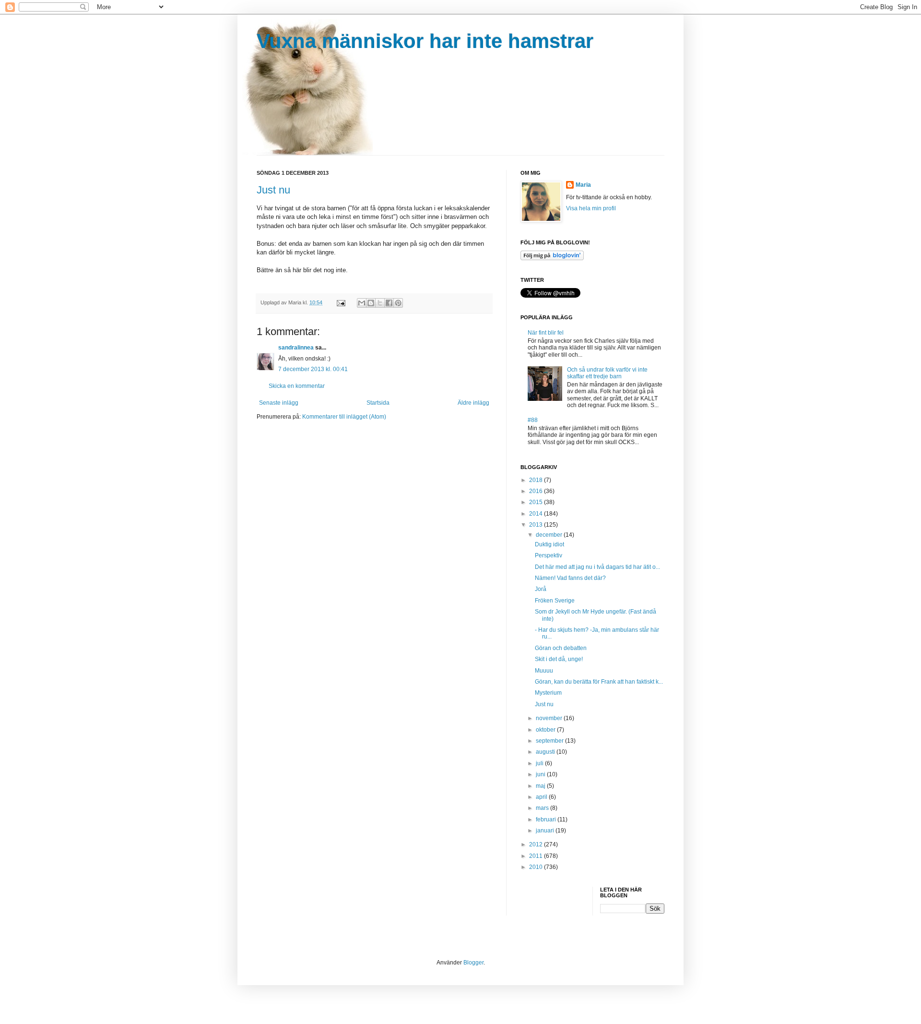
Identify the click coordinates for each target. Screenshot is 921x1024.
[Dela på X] (380, 303)
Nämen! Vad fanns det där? (570, 578)
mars (543, 808)
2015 (536, 502)
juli (540, 763)
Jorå (540, 589)
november (550, 718)
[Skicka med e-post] (361, 303)
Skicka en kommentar (297, 386)
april (542, 797)
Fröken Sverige (555, 600)
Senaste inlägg (278, 402)
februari (546, 819)
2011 (536, 856)
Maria (583, 184)
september (550, 740)
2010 (536, 867)
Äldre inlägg (473, 402)
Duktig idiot (549, 544)
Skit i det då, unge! (559, 659)
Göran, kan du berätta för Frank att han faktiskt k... (599, 681)
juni (541, 774)
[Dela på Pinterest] (398, 303)
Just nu (273, 190)
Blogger (473, 962)
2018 (536, 480)
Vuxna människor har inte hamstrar (425, 41)
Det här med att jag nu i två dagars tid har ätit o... (597, 567)
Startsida (378, 402)
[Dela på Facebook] (389, 303)
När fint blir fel (546, 332)
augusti (546, 751)
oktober (546, 729)
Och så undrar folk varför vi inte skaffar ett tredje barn (607, 373)
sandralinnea (296, 347)
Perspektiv (548, 555)
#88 (533, 420)
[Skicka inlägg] (340, 302)
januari (545, 830)
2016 (536, 491)
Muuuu (544, 670)
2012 (536, 844)
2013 (536, 524)
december (550, 534)
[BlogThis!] (371, 303)
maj (541, 786)
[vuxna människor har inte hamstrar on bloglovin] (552, 258)
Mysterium (548, 692)
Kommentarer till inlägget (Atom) (344, 416)
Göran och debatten (561, 648)
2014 (536, 513)
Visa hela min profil (591, 208)
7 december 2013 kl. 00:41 (313, 369)
